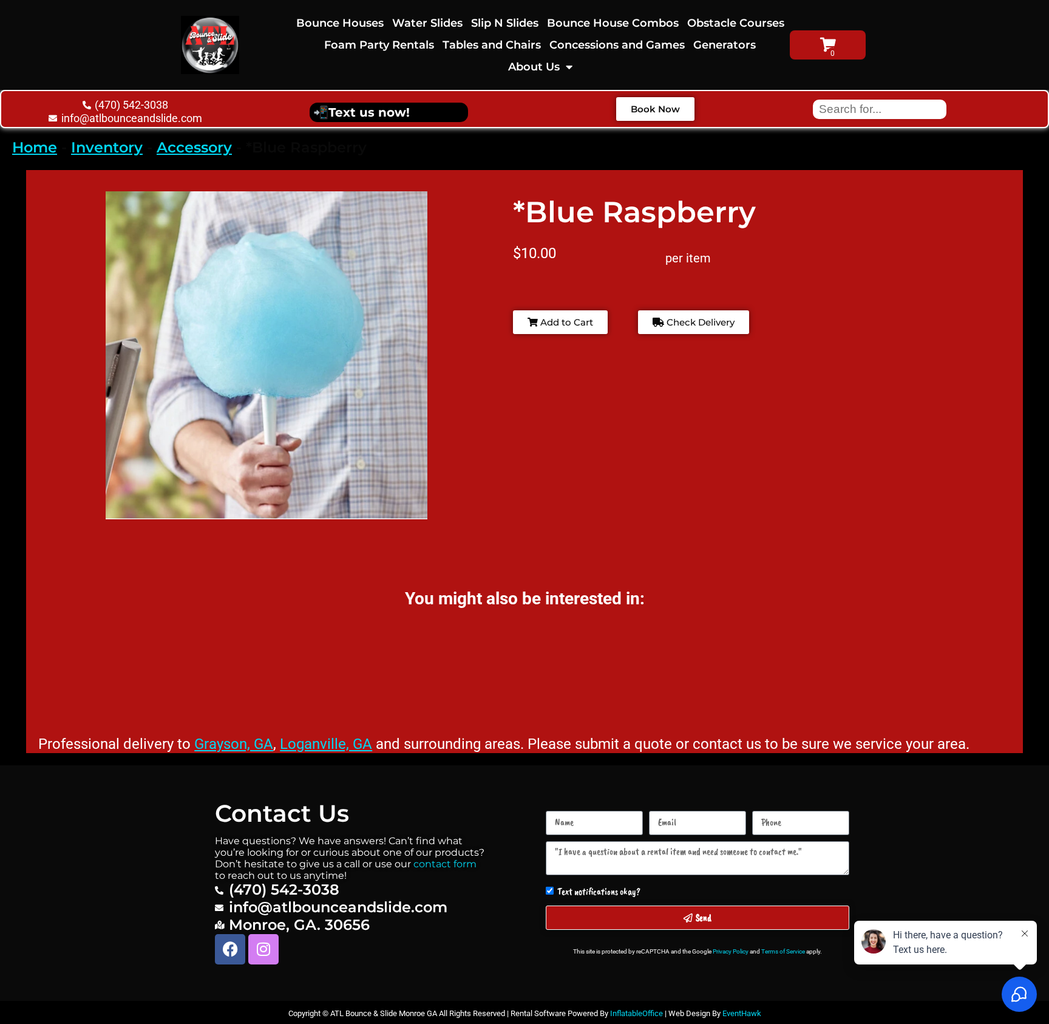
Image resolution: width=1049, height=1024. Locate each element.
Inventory (107, 147)
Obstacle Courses (735, 23)
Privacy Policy (731, 951)
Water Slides (427, 23)
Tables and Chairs (492, 45)
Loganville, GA (326, 744)
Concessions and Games (617, 45)
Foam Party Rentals (379, 45)
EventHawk (741, 1013)
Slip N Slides (504, 23)
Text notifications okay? (598, 892)
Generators (724, 45)
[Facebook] (230, 949)
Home (34, 147)
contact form (445, 864)
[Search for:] (879, 108)
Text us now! (369, 112)
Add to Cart (565, 322)
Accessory (194, 147)
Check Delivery (699, 322)
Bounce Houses (340, 23)
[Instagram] (263, 949)
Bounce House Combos (613, 23)
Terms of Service (783, 951)
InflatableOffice (636, 1013)
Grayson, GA (233, 744)
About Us (534, 66)
